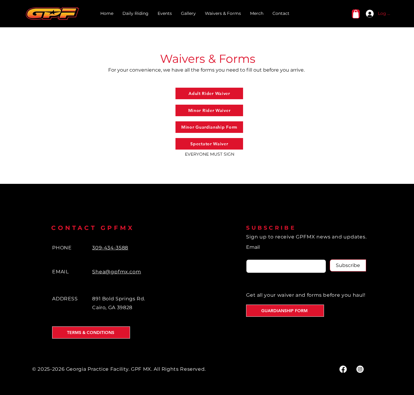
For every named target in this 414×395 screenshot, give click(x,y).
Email (253, 247)
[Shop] (356, 14)
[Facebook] (343, 369)
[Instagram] (360, 369)
